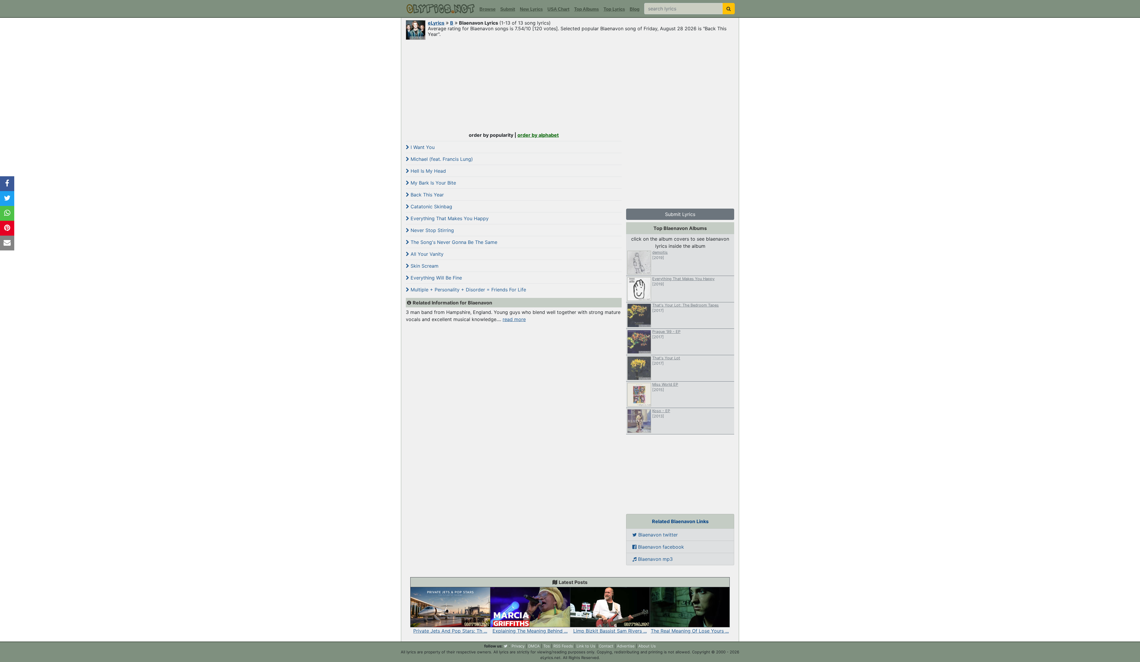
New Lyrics (531, 9)
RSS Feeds (563, 646)
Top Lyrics (614, 9)
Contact (606, 646)
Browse (487, 9)
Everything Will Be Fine (435, 278)
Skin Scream (423, 266)
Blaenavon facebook (660, 547)
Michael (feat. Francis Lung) (441, 159)
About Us (647, 646)
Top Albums (586, 9)
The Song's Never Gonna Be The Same (453, 242)
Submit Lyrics (680, 214)
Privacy (518, 646)
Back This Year (426, 195)
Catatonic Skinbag (430, 206)
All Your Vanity (426, 254)
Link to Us (586, 646)
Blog (634, 9)
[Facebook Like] (7, 183)
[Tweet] (7, 198)
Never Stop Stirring (431, 230)
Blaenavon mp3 (654, 559)
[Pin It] (7, 228)
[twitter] (505, 646)
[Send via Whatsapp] (7, 213)
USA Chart (558, 9)
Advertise (626, 646)
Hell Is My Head (427, 171)
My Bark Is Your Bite (432, 183)
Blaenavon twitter (657, 535)
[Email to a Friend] (7, 243)
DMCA (534, 646)
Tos (546, 646)
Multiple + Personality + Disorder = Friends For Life (467, 290)
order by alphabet (538, 135)
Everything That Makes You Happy (449, 218)
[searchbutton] (729, 8)
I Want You (422, 147)
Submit (507, 9)
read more (514, 319)
